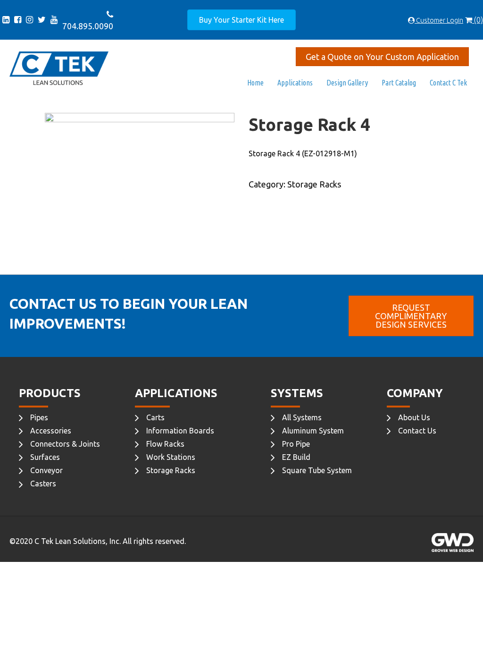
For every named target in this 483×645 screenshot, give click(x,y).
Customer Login (439, 20)
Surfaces (45, 457)
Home (255, 82)
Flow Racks (165, 444)
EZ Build (296, 457)
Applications (295, 82)
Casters (43, 483)
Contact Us (417, 430)
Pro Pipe (296, 444)
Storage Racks (170, 470)
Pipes (39, 417)
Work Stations (170, 457)
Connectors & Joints (65, 444)
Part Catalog (399, 82)
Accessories (50, 430)
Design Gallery (347, 82)
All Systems (302, 417)
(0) (477, 20)
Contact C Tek (448, 82)
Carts (155, 417)
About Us (414, 417)
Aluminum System (313, 430)
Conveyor (46, 470)
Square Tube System (317, 470)
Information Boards (180, 430)
